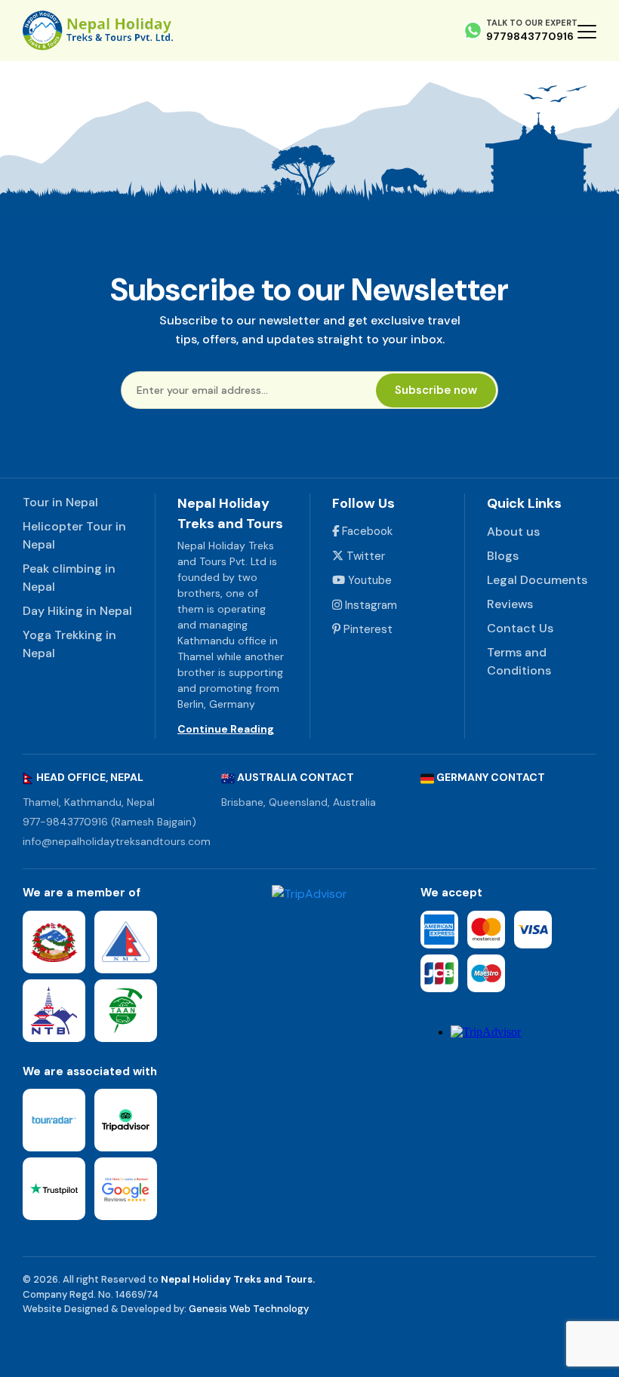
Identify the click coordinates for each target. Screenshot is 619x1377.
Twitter (364, 556)
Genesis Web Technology (249, 1308)
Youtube (368, 580)
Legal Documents (537, 580)
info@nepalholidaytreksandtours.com (117, 841)
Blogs (503, 556)
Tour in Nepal (60, 502)
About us (513, 531)
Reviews (510, 604)
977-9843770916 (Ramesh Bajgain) (109, 821)
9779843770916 (530, 36)
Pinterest (366, 629)
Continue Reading (225, 729)
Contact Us (520, 628)
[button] (586, 31)
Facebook (366, 531)
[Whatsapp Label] (472, 30)
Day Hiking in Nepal (77, 611)
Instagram (369, 605)
